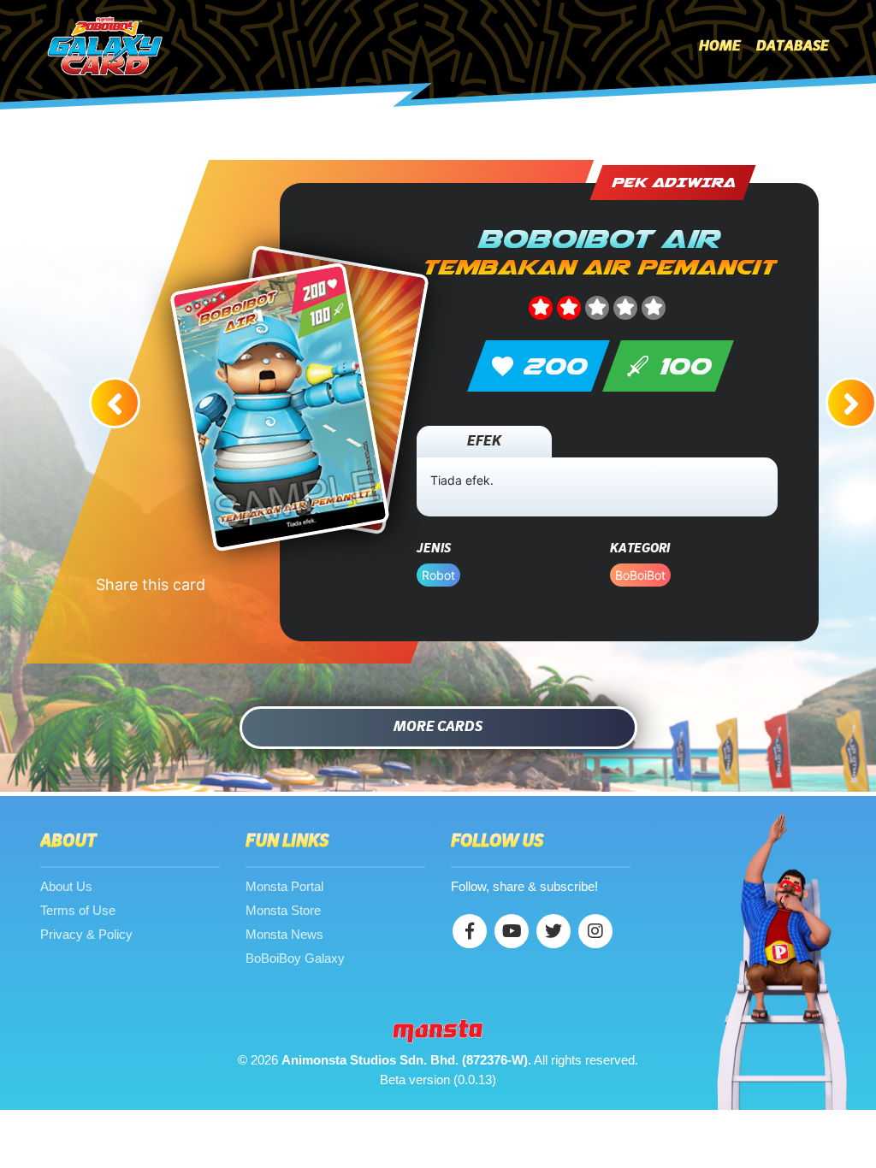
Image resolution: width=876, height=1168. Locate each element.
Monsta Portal (284, 886)
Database (792, 46)
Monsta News (284, 934)
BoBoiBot (640, 575)
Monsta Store (283, 910)
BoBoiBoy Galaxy (295, 958)
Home (720, 46)
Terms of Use (77, 910)
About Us (66, 886)
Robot (438, 575)
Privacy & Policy (86, 934)
